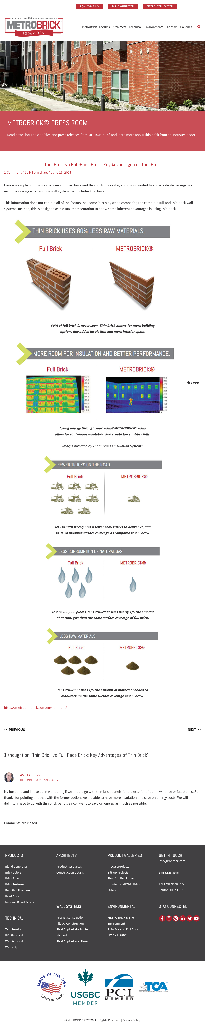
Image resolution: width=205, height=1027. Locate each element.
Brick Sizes (12, 878)
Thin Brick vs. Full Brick (123, 929)
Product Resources (69, 866)
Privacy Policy (131, 1020)
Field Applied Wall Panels (73, 941)
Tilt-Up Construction (70, 923)
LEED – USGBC (117, 935)
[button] (199, 27)
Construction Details (70, 872)
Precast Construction (70, 917)
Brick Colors (13, 872)
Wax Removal (14, 941)
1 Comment (13, 172)
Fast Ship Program (17, 890)
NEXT (194, 729)
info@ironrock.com (172, 861)
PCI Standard (14, 935)
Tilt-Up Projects (118, 872)
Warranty (11, 947)
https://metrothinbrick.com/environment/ (35, 707)
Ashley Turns (30, 775)
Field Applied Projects (122, 878)
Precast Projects (118, 866)
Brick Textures (14, 884)
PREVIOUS (14, 729)
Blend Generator (16, 866)
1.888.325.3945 (169, 872)
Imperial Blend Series (19, 902)
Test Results (13, 929)
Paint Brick (12, 896)
